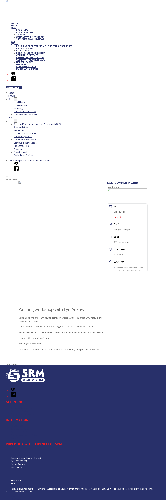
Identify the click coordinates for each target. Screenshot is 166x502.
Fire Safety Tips (24, 62)
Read (13, 27)
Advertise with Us (26, 66)
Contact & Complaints (21, 408)
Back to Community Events (123, 182)
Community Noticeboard (30, 59)
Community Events (27, 55)
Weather (21, 64)
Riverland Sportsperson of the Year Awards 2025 (44, 46)
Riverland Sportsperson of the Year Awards (29, 160)
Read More (119, 254)
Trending (21, 34)
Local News (22, 30)
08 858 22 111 (24, 483)
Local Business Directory (30, 53)
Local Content (18, 438)
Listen (14, 23)
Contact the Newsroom (30, 37)
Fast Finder (22, 50)
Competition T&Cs (20, 429)
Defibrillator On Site (28, 68)
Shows (15, 25)
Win (13, 41)
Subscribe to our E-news (30, 39)
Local (14, 43)
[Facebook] (13, 80)
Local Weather (24, 32)
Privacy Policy (17, 425)
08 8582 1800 (28, 480)
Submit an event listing (30, 57)
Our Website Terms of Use (24, 435)
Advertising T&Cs (19, 432)
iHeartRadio (16, 499)
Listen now (12, 87)
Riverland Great (25, 48)
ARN (13, 496)
